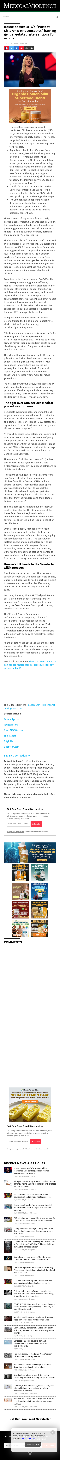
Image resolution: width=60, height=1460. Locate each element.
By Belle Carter (28, 1380)
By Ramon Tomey (29, 1223)
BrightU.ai (9, 741)
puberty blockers (17, 784)
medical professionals (24, 777)
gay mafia (21, 764)
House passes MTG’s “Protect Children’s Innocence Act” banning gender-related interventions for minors (31, 1171)
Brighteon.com (11, 746)
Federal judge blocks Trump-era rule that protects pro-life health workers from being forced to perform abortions (34, 1293)
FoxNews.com (11, 724)
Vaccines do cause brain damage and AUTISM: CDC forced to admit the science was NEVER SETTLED (34, 1401)
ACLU (22, 761)
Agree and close (33, 1444)
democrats (9, 764)
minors (7, 781)
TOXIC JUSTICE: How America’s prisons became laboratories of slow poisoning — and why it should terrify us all (34, 1306)
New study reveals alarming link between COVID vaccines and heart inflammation (32, 1258)
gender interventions (15, 767)
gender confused (44, 764)
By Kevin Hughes (29, 1176)
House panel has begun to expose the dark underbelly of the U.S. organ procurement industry (33, 1207)
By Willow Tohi (28, 1323)
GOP (50, 767)
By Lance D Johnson (30, 1189)
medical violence (45, 777)
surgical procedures (14, 787)
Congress (41, 761)
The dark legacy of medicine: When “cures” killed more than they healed (33, 1355)
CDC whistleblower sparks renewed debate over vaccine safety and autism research (33, 1281)
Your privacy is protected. (15, 832)
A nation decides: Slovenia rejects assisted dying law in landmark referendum (32, 1365)
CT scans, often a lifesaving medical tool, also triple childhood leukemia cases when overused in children (34, 1388)
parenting (17, 781)
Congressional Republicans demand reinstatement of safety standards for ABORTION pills (30, 1343)
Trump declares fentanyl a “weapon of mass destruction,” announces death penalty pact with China (33, 1231)
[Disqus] (30, 980)
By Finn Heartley (28, 1200)
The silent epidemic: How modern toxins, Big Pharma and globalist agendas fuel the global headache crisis (34, 1270)
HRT (24, 774)
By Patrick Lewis (28, 1237)
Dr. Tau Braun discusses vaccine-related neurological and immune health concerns (32, 1195)
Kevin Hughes (21, 43)
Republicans (33, 784)
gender (30, 764)
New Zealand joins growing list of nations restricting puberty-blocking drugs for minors (34, 1376)
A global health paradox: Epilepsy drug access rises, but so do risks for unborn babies (34, 1318)
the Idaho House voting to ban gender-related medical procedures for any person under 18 (30, 664)
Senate (44, 784)
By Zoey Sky (28, 1336)
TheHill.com (10, 735)
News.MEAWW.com (13, 730)
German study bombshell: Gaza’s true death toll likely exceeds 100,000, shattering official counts (34, 1330)
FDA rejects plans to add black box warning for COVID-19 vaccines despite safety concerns (35, 1219)
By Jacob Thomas (29, 1370)
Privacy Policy (28, 1438)
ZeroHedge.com (12, 719)
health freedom (12, 771)
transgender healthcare (38, 787)
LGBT (29, 774)
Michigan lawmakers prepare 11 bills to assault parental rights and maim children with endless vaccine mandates (35, 1184)
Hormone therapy (30, 771)
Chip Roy (30, 761)
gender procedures (37, 767)
